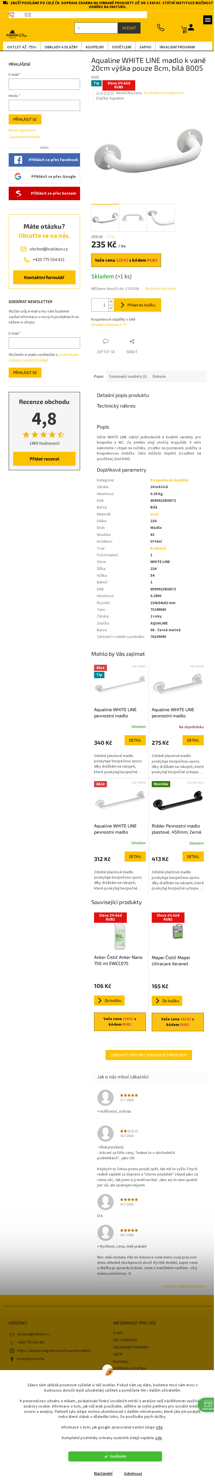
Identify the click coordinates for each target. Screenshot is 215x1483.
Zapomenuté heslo (22, 137)
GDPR (115, 1354)
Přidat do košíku (139, 304)
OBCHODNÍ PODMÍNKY (129, 1347)
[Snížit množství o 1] (109, 308)
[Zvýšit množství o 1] (109, 302)
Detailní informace (104, 325)
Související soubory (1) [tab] (126, 376)
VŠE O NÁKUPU (123, 1340)
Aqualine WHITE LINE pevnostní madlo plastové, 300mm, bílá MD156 (172, 713)
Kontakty (118, 1361)
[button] (118, 755)
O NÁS (116, 1333)
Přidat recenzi (42, 458)
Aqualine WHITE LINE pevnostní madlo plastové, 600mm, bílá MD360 (114, 713)
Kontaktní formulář (42, 277)
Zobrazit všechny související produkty (147, 1054)
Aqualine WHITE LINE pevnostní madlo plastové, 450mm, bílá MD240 (114, 829)
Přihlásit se (23, 119)
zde (157, 1427)
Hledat (127, 27)
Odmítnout (131, 1473)
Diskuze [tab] (156, 376)
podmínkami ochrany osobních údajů (41, 357)
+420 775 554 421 (29, 1342)
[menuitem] (19, 47)
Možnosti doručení (158, 289)
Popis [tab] (96, 376)
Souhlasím (116, 1456)
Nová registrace (19, 130)
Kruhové (155, 548)
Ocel (152, 514)
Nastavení (101, 1474)
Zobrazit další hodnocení (181, 1286)
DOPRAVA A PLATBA (127, 1368)
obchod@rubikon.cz (31, 1334)
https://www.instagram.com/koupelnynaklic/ (52, 1351)
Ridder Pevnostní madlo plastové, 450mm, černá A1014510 (174, 829)
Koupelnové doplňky (167, 480)
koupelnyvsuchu (28, 1359)
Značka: (108, 98)
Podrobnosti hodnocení (162, 93)
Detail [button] (133, 740)
